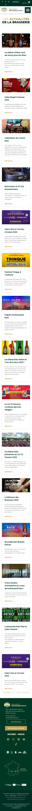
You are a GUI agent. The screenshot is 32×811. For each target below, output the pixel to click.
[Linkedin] (18, 739)
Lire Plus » (9, 72)
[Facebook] (8, 739)
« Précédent (7, 692)
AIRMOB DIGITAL (21, 795)
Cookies (22, 799)
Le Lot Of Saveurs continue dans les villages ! (13, 407)
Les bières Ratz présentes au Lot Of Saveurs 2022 (14, 454)
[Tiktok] (5, 4)
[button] (28, 10)
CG (18, 799)
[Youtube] (24, 739)
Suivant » (26, 692)
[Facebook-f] (2, 1)
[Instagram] (5, 1)
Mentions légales (12, 797)
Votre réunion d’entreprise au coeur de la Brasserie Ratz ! (15, 586)
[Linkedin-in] (8, 1)
